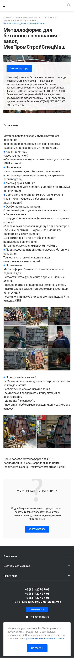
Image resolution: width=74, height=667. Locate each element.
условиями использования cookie (45, 638)
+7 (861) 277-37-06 (37, 597)
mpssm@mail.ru (40, 616)
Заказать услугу (19, 68)
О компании (10, 556)
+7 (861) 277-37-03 (37, 593)
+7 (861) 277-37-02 (37, 589)
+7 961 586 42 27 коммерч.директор (37, 602)
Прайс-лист (10, 575)
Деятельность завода (16, 566)
